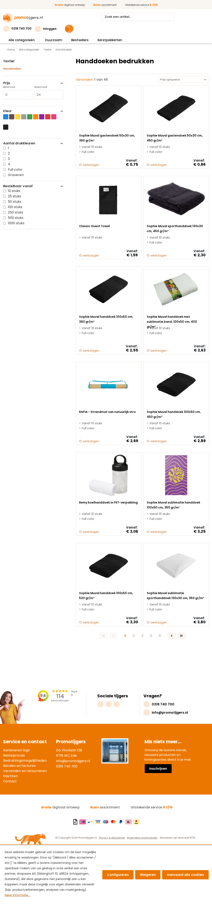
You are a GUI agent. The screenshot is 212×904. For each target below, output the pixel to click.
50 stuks (14, 201)
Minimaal (9, 87)
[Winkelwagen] (69, 29)
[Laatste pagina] (181, 635)
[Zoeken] (170, 17)
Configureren (118, 875)
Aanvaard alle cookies (185, 875)
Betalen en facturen (19, 765)
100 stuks (15, 207)
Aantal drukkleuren (19, 143)
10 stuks (14, 190)
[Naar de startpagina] (23, 18)
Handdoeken (12, 69)
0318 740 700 (66, 766)
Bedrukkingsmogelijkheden (25, 760)
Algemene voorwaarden (142, 837)
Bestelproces (14, 755)
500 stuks (15, 217)
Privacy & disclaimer (112, 837)
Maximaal (40, 87)
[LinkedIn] (116, 704)
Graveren (16, 175)
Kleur (7, 111)
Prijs (6, 83)
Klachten (10, 776)
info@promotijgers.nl (73, 761)
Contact (10, 781)
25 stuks (14, 196)
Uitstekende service (141, 5)
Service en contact (25, 742)
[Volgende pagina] (171, 635)
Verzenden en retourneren (25, 771)
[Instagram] (100, 704)
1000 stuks (16, 223)
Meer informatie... (17, 895)
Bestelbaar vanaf (18, 186)
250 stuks (15, 212)
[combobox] (133, 17)
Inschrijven (158, 768)
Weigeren (148, 875)
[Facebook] (108, 704)
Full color (15, 169)
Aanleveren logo (16, 750)
